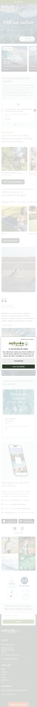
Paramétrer (18, 361)
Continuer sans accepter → (28, 339)
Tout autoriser (19, 367)
